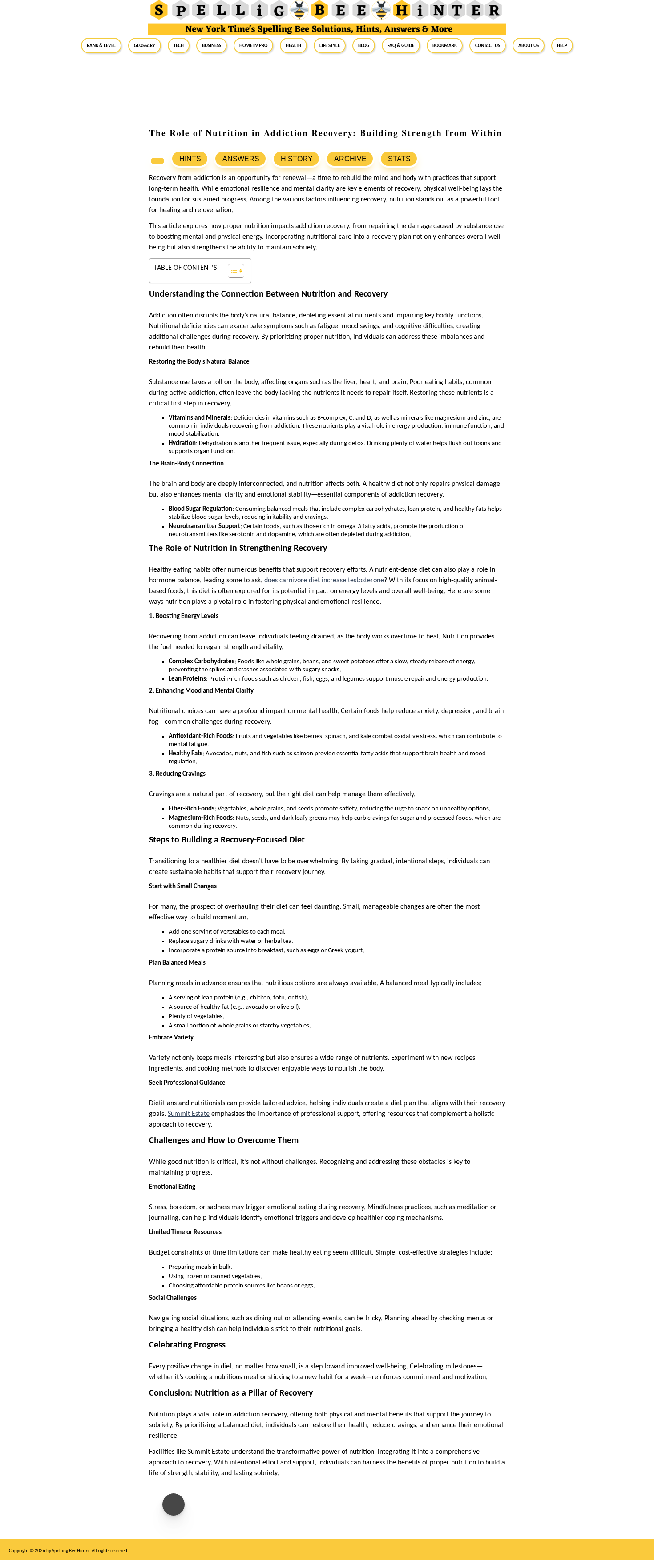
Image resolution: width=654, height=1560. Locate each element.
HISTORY (297, 159)
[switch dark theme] (173, 1504)
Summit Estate (189, 1114)
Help (562, 45)
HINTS (190, 159)
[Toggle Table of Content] (231, 270)
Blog (363, 45)
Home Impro (253, 45)
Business (211, 45)
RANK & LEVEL (101, 45)
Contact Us (487, 45)
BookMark (444, 45)
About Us (528, 45)
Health (293, 45)
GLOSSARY (144, 45)
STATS (399, 159)
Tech (179, 45)
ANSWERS (240, 159)
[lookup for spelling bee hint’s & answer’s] (157, 161)
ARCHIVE (350, 159)
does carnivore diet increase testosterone (324, 580)
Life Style (329, 45)
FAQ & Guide (401, 45)
